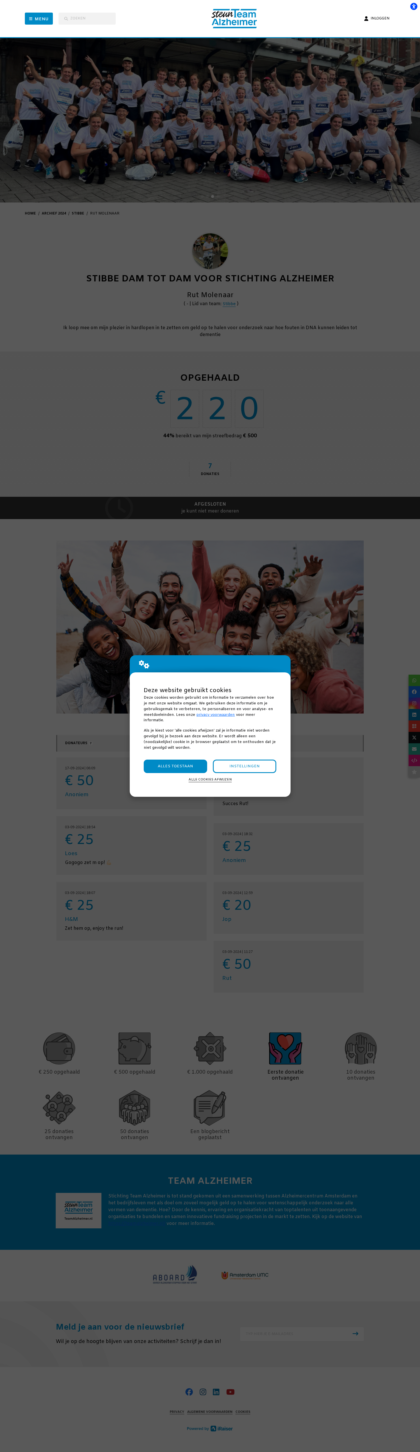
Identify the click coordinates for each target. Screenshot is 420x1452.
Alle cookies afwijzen (210, 779)
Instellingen (244, 766)
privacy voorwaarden (215, 714)
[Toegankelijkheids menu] (413, 6)
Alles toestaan (175, 766)
